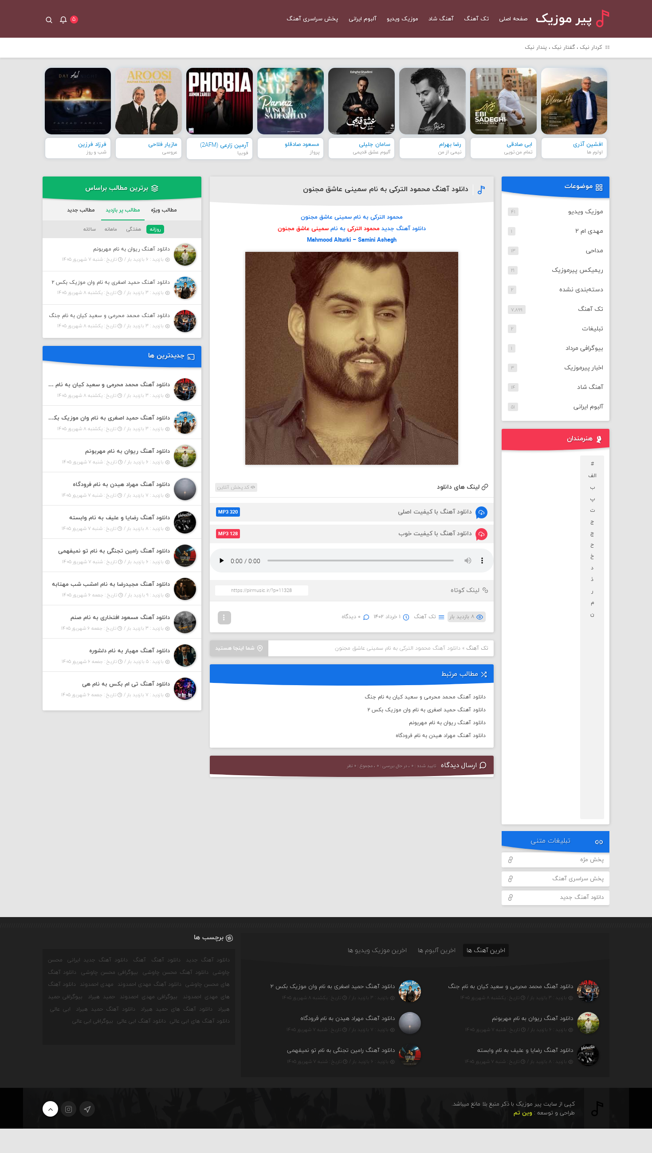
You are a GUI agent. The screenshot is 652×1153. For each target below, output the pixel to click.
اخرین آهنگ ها (486, 950)
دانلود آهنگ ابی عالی (141, 1021)
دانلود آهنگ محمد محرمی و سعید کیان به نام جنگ (425, 697)
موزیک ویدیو (402, 19)
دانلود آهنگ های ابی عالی (200, 1021)
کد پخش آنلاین (234, 487)
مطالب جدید (81, 210)
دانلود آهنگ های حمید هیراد (176, 1009)
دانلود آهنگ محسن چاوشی (175, 972)
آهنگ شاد (441, 19)
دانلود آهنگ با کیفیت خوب (345, 533)
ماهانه (111, 229)
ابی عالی (60, 1009)
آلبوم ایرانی (363, 19)
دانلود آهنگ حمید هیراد (105, 1009)
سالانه (89, 229)
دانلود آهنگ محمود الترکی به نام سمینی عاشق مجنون (385, 189)
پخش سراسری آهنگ (312, 19)
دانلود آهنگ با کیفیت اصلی (345, 512)
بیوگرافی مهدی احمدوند (148, 996)
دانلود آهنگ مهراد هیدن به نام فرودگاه (441, 735)
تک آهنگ (476, 19)
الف (592, 475)
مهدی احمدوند (97, 984)
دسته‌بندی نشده (581, 290)
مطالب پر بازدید (123, 210)
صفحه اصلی (513, 19)
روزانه (155, 229)
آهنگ (139, 960)
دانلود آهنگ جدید (582, 898)
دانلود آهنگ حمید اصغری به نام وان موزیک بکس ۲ (426, 710)
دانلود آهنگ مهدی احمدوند (149, 984)
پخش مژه (592, 860)
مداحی (594, 251)
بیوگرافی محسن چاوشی (109, 972)
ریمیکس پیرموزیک (577, 270)
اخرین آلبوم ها (437, 950)
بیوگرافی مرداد (584, 348)
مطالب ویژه (164, 210)
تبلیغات (592, 329)
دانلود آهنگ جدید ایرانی (97, 960)
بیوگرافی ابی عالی (92, 1021)
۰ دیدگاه (351, 616)
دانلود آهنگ (166, 960)
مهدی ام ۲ (589, 231)
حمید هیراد (101, 996)
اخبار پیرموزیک (583, 368)
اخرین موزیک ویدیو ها (377, 950)
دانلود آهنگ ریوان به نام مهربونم (447, 722)
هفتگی (133, 229)
